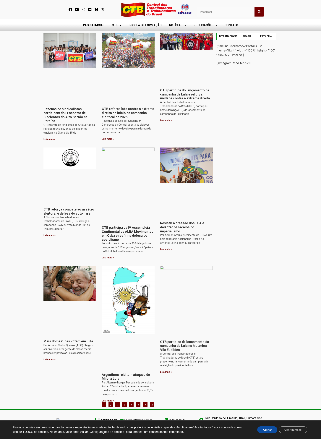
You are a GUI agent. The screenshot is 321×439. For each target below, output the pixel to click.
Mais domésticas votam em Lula (68, 341)
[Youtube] (77, 10)
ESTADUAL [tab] (266, 36)
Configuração (293, 429)
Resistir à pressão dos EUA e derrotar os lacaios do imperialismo (182, 227)
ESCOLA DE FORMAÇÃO (145, 25)
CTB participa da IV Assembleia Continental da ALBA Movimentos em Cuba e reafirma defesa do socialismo (127, 234)
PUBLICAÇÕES (203, 25)
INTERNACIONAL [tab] (228, 36)
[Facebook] (70, 10)
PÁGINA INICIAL (93, 25)
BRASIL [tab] (247, 36)
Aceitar (267, 429)
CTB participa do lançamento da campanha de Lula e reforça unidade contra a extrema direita (185, 94)
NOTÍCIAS (175, 25)
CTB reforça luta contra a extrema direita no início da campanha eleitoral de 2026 (128, 113)
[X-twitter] (103, 10)
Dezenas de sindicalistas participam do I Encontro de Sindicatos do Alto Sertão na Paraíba (65, 115)
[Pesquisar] (259, 12)
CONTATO (231, 25)
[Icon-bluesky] (96, 10)
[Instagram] (83, 10)
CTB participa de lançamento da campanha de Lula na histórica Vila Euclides (184, 346)
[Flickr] (90, 10)
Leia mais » (49, 139)
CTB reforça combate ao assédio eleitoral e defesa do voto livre (68, 211)
